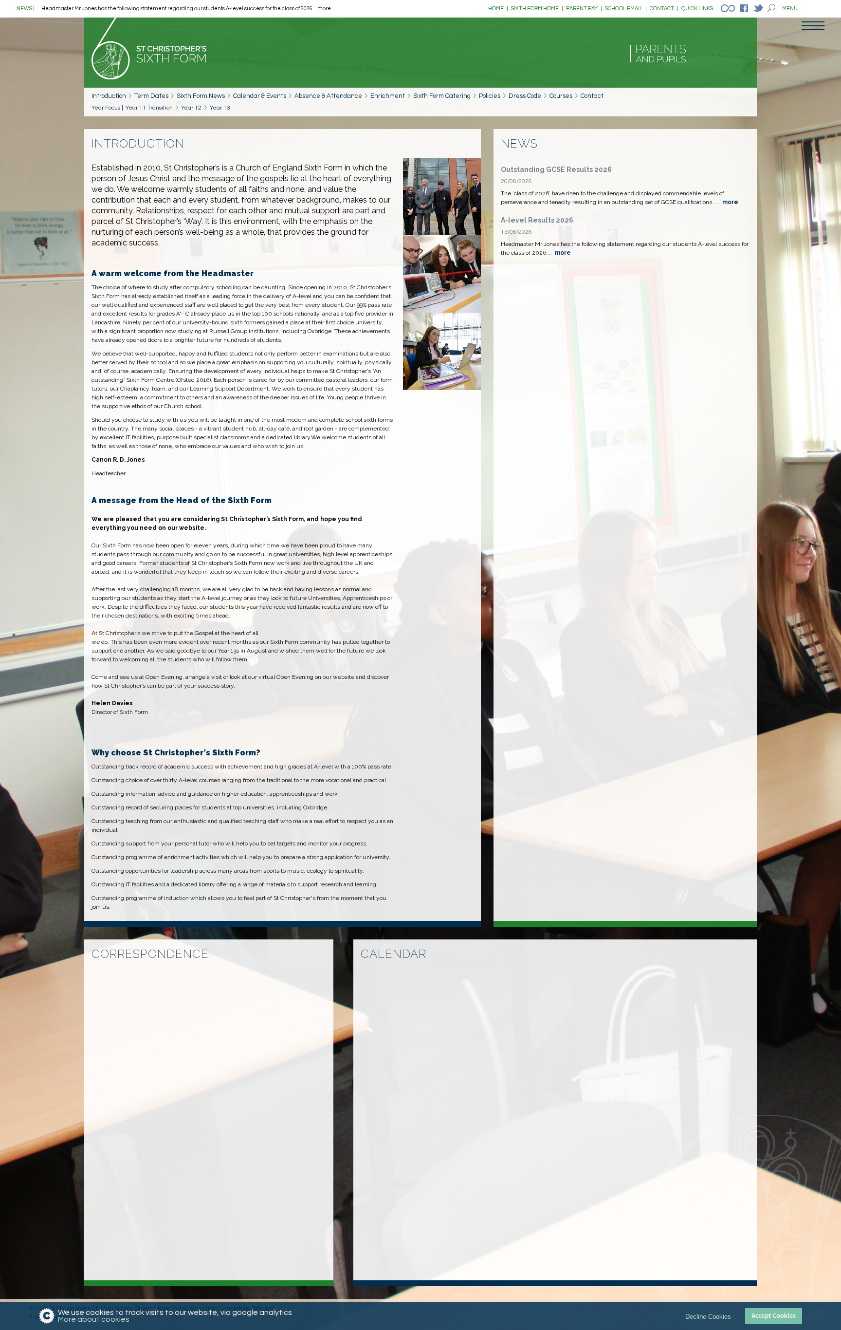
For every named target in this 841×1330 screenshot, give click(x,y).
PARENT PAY (584, 8)
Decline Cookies (708, 1316)
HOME (498, 8)
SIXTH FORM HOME (537, 8)
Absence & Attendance (328, 96)
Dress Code (525, 96)
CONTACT (664, 8)
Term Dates (151, 96)
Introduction (108, 96)
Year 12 (191, 108)
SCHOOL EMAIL (626, 8)
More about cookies (93, 1319)
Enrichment (387, 96)
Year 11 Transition (149, 108)
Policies (489, 96)
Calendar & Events (259, 96)
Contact (592, 96)
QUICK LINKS (697, 8)
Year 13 (220, 108)
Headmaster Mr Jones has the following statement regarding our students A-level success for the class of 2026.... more (186, 8)
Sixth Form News (201, 96)
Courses (560, 96)
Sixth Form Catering (442, 96)
